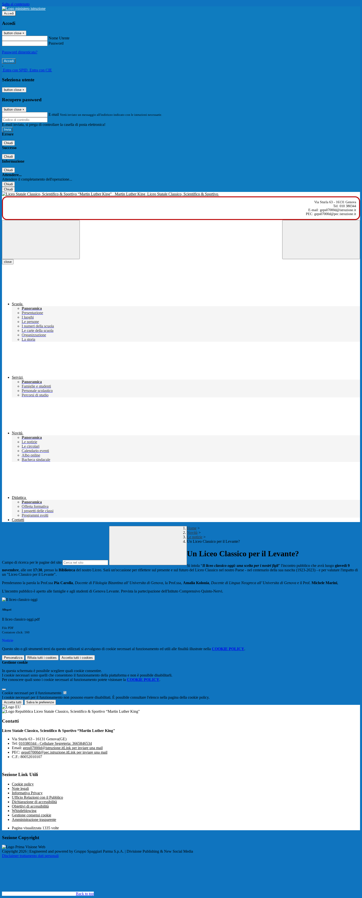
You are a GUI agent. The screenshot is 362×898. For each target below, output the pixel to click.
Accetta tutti (77, 658)
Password (56, 43)
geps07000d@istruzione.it (63, 748)
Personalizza (13, 658)
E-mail (54, 114)
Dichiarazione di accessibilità (34, 802)
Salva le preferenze (40, 702)
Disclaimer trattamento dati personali (30, 856)
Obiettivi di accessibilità (30, 806)
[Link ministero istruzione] (24, 8)
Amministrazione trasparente (34, 819)
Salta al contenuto (16, 4)
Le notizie (194, 537)
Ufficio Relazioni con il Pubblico (37, 797)
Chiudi (8, 143)
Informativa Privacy (27, 793)
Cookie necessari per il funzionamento (32, 693)
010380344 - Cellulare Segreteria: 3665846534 (55, 743)
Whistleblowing (24, 811)
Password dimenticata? (19, 52)
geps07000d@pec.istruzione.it (64, 752)
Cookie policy (23, 784)
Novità (192, 532)
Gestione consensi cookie (31, 815)
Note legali (20, 788)
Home (192, 528)
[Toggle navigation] (41, 239)
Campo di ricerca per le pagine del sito (32, 562)
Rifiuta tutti (42, 658)
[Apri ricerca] (321, 239)
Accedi (9, 13)
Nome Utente (59, 38)
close (8, 262)
